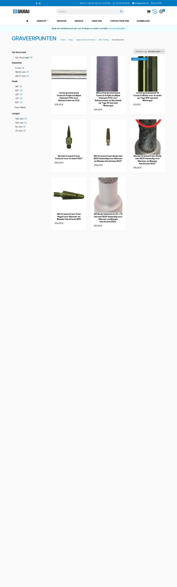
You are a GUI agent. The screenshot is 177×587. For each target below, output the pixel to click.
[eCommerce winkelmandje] (148, 11)
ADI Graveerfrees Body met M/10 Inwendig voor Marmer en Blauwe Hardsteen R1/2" (108, 158)
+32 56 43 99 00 (122, 3)
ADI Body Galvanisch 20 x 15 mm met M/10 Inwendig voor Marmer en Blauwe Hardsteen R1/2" (108, 218)
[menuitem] (27, 21)
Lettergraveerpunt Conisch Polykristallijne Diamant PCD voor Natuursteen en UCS (69, 96)
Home (63, 40)
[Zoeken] (121, 11)
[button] (149, 51)
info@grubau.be (142, 3)
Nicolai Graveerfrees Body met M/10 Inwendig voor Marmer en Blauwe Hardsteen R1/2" (147, 160)
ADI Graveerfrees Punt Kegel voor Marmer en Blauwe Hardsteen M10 (69, 216)
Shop (71, 40)
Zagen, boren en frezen (85, 40)
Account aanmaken (117, 29)
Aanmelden (143, 21)
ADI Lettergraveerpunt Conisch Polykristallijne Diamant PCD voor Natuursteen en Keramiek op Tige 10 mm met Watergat (108, 99)
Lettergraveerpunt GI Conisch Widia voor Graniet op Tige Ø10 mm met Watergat (147, 96)
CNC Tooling (103, 40)
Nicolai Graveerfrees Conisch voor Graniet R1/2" (69, 157)
